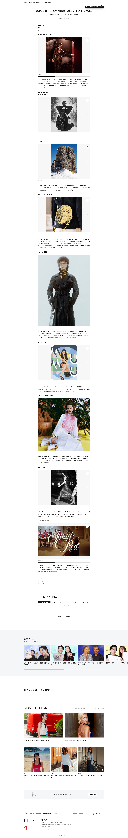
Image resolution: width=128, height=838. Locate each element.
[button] (87, 55)
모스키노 (51, 605)
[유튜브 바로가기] (97, 814)
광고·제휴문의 (74, 814)
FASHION (77, 708)
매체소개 (26, 814)
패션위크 (61, 602)
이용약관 (55, 814)
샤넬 (88, 602)
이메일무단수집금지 (64, 814)
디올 (39, 605)
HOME (25, 2)
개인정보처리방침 (47, 814)
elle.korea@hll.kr (48, 826)
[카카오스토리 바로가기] (100, 814)
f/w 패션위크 (54, 602)
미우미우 (57, 605)
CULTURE (93, 708)
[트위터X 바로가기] (103, 814)
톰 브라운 (69, 605)
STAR (88, 708)
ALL (73, 708)
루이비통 (82, 602)
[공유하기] (103, 2)
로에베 (45, 605)
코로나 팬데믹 (74, 602)
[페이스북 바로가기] (90, 814)
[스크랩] (99, 2)
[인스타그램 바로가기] (93, 814)
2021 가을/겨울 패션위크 (44, 602)
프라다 (63, 605)
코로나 (67, 602)
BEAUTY (83, 708)
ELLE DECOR (101, 708)
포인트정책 (38, 814)
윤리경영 (81, 814)
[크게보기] (87, 40)
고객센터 (32, 814)
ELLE (63, 18)
